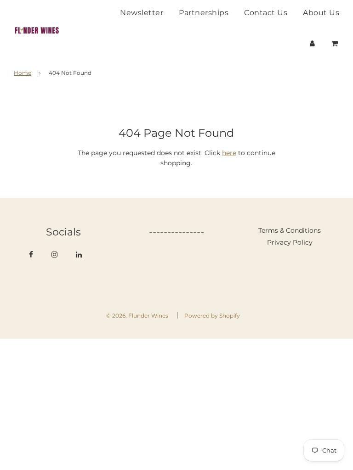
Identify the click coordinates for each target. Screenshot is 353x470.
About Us (321, 12)
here (229, 153)
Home (22, 72)
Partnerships (203, 12)
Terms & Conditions (289, 230)
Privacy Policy (290, 242)
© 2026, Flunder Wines (137, 315)
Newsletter (141, 12)
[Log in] (312, 43)
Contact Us (265, 12)
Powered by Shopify (212, 315)
